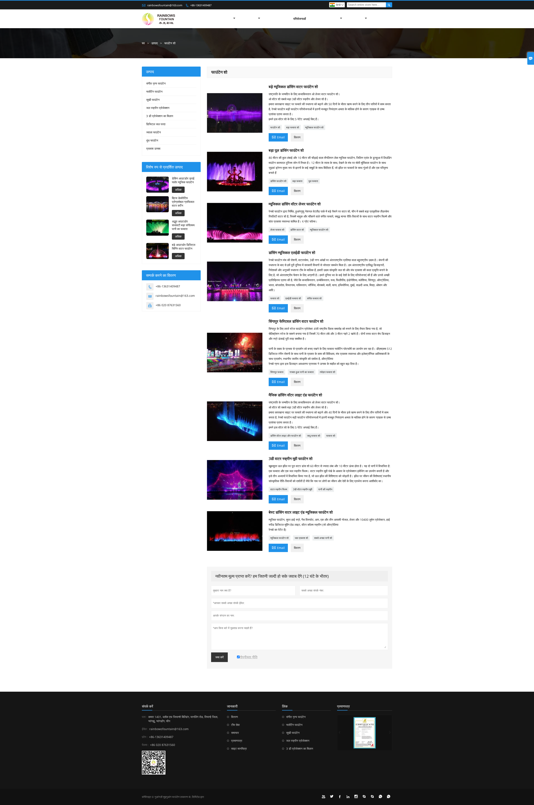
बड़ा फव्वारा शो (292, 127)
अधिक (178, 190)
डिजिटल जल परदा (155, 124)
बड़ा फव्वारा (297, 181)
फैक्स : (145, 745)
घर (143, 43)
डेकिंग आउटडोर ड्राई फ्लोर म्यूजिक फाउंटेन (183, 180)
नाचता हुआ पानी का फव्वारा (302, 372)
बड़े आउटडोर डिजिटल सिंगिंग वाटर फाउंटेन (183, 246)
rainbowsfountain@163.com (164, 5)
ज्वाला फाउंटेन (153, 132)
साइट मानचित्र (239, 749)
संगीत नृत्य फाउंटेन (156, 83)
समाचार (235, 733)
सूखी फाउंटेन (153, 100)
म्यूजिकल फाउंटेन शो (314, 127)
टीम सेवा (235, 725)
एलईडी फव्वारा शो (293, 298)
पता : (144, 717)
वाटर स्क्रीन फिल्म (278, 489)
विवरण (297, 137)
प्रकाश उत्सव (153, 148)
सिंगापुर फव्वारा (276, 372)
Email (278, 137)
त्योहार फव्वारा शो (327, 372)
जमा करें (219, 657)
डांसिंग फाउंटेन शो (278, 181)
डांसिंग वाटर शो (297, 229)
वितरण (234, 717)
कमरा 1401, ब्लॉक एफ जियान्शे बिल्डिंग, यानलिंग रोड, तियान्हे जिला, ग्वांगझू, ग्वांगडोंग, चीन (183, 719)
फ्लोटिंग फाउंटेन (154, 92)
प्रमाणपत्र (236, 741)
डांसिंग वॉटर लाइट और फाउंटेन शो (285, 435)
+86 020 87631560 (168, 305)
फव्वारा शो (274, 298)
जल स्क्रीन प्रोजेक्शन (157, 108)
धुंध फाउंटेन (152, 140)
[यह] (364, 732)
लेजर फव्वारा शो (277, 229)
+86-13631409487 (201, 5)
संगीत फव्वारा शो (314, 298)
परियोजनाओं (299, 19)
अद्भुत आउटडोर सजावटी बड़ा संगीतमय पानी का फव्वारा (183, 225)
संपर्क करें (147, 706)
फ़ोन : (145, 737)
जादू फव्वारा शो (313, 435)
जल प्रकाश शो (301, 538)
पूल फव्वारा (313, 181)
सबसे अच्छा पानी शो (323, 538)
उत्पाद (154, 43)
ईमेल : (145, 729)
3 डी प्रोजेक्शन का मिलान (159, 116)
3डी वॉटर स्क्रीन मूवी (302, 489)
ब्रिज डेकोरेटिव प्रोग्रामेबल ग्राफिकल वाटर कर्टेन (183, 201)
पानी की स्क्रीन (325, 489)
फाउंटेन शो (275, 127)
